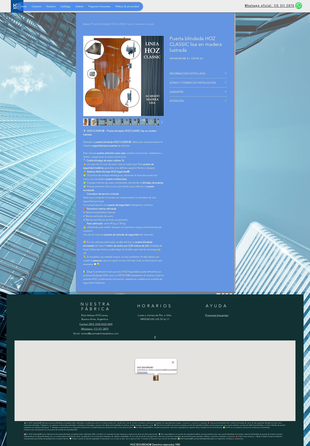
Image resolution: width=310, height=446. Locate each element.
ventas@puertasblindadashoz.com (100, 333)
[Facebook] (155, 337)
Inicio (86, 23)
